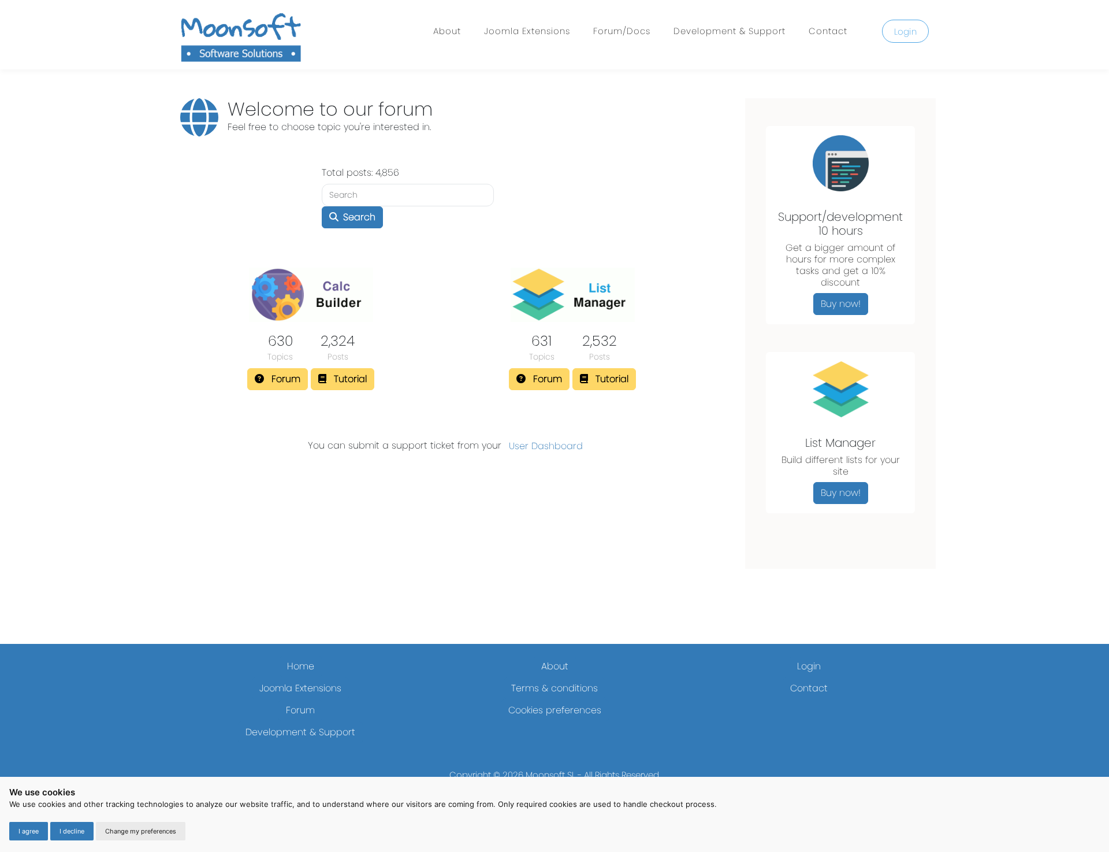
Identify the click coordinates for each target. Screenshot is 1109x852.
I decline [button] (71, 831)
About (447, 31)
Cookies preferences (554, 710)
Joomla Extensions (527, 31)
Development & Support (729, 31)
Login (905, 31)
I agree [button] (28, 831)
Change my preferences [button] (140, 831)
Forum (300, 710)
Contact (828, 31)
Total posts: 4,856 (360, 172)
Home (300, 666)
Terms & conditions (554, 688)
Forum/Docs (621, 31)
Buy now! (841, 303)
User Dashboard (546, 446)
